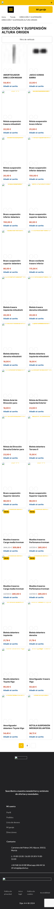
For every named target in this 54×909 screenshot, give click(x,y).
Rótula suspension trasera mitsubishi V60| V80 (12, 124)
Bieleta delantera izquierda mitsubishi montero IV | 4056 (39, 356)
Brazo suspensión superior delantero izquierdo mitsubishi (13, 263)
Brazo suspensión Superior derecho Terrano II (11, 496)
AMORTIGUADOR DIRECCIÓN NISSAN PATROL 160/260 (12, 77)
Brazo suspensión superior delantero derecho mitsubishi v (39, 217)
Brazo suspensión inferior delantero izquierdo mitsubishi (39, 170)
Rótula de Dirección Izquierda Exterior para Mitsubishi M (38, 403)
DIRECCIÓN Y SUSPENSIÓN (30, 17)
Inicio (4, 17)
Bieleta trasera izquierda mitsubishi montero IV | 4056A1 (13, 310)
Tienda (12, 17)
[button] (11, 9)
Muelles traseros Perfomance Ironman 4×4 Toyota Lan (39, 542)
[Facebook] (23, 784)
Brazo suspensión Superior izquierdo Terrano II (38, 496)
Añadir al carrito (10, 86)
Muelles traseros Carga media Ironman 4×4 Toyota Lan (13, 542)
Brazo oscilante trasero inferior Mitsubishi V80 (36, 263)
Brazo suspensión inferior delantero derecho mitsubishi (12, 217)
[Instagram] (30, 784)
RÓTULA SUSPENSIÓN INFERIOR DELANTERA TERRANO (39, 728)
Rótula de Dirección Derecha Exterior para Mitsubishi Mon (13, 449)
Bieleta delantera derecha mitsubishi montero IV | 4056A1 (13, 356)
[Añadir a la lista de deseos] (10, 70)
